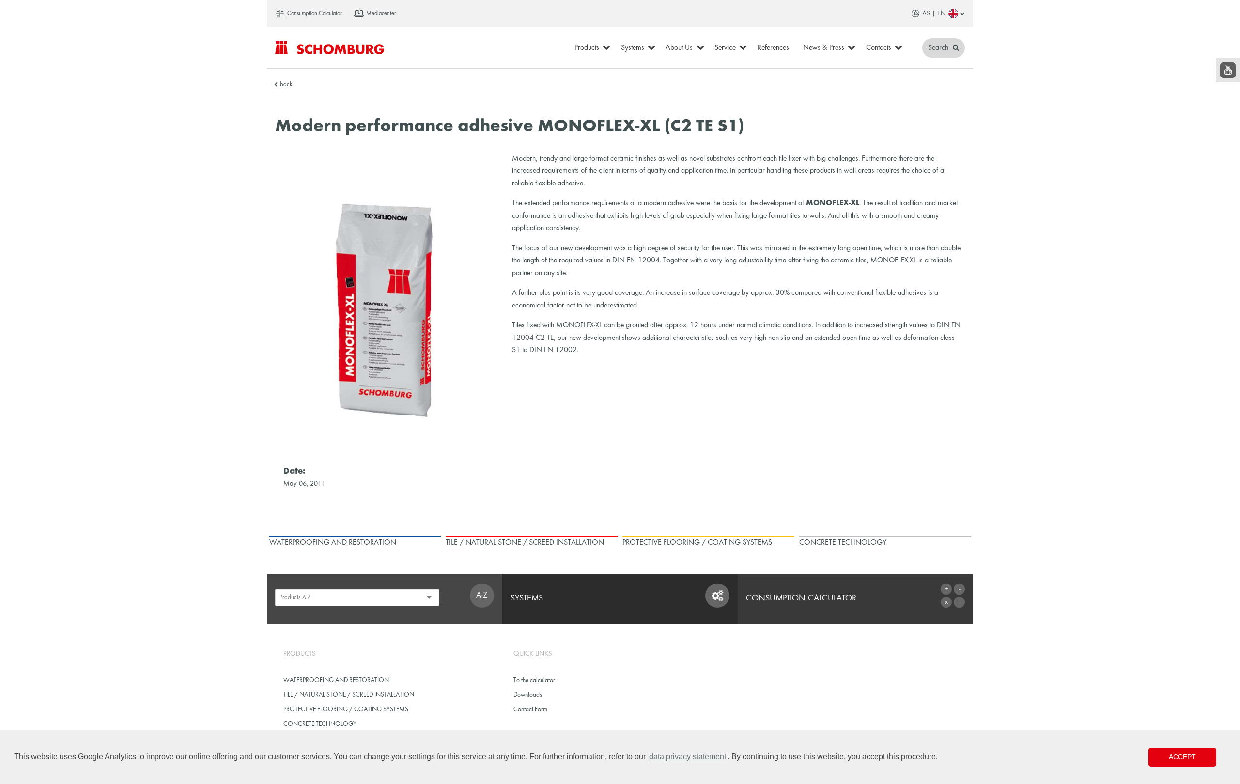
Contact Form (530, 710)
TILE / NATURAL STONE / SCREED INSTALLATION (348, 695)
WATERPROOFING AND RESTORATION (336, 680)
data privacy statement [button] (687, 757)
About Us (679, 48)
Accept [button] (1182, 757)
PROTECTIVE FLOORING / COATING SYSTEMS (345, 710)
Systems (632, 48)
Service (725, 48)
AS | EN (934, 13)
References (773, 48)
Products (586, 48)
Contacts (878, 48)
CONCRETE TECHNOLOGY (319, 724)
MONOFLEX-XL (832, 203)
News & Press (823, 48)
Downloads (527, 695)
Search (939, 48)
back (286, 85)
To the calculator (534, 680)
